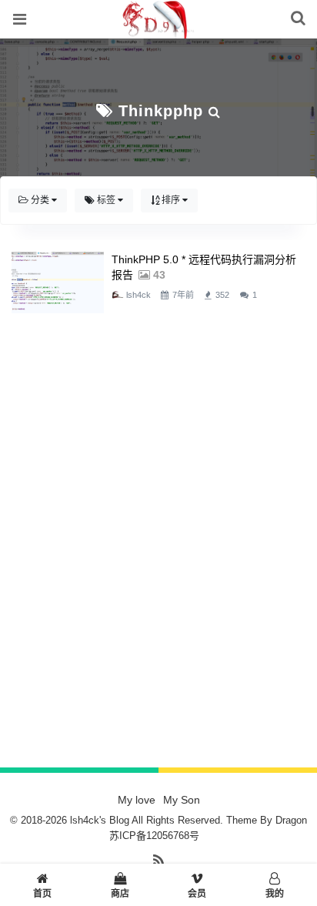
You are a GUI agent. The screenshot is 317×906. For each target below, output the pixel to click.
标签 (106, 200)
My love (136, 800)
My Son (181, 800)
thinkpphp (160, 110)
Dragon (291, 820)
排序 (170, 200)
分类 (40, 200)
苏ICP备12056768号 (154, 835)
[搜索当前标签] (215, 110)
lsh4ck (138, 294)
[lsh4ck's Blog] (158, 30)
